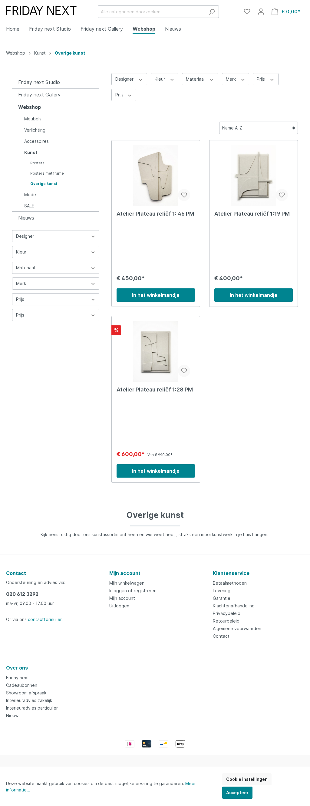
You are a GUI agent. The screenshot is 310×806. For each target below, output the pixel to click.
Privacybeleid (226, 613)
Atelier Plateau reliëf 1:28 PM (155, 389)
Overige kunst (44, 183)
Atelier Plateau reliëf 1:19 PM (252, 213)
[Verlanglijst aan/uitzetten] (184, 195)
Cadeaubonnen (21, 685)
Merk (21, 283)
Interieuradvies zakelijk (29, 700)
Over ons (17, 668)
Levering (221, 590)
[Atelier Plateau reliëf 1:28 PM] (156, 351)
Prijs (20, 299)
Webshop (29, 107)
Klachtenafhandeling (234, 605)
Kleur (21, 251)
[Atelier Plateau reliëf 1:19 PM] (253, 175)
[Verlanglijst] (247, 11)
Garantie (221, 598)
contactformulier (44, 619)
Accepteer (237, 792)
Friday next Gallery (39, 95)
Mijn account (124, 573)
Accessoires (36, 141)
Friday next (17, 677)
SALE (29, 205)
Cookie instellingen (247, 779)
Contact (221, 636)
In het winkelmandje (156, 295)
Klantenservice (231, 573)
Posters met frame (47, 173)
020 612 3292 (22, 594)
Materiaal (25, 267)
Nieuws (26, 218)
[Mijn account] (261, 11)
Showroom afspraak (26, 692)
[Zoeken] (212, 11)
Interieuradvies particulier (32, 707)
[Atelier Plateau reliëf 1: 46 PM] (156, 175)
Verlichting (34, 130)
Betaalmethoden (230, 583)
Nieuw (12, 715)
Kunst (31, 152)
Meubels (32, 118)
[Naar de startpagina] (41, 10)
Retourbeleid (226, 620)
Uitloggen (119, 605)
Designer (25, 236)
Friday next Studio (39, 82)
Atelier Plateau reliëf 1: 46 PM (155, 213)
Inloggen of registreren (133, 590)
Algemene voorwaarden (237, 628)
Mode (30, 194)
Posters (37, 163)
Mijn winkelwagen (126, 583)
